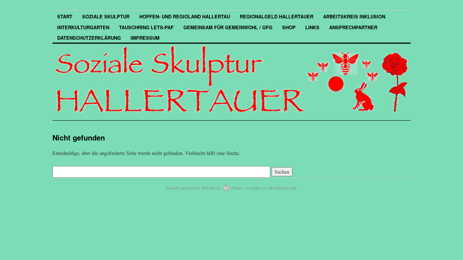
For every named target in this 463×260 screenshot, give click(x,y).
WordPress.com (282, 188)
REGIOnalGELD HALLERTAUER (276, 16)
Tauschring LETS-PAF (146, 27)
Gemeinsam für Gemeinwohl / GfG (227, 27)
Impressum (145, 37)
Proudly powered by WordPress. (194, 188)
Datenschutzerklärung (89, 37)
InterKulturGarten (83, 27)
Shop (289, 27)
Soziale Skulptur (105, 16)
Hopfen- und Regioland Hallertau (184, 16)
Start (64, 16)
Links (312, 27)
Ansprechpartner (353, 27)
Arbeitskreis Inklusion (354, 16)
